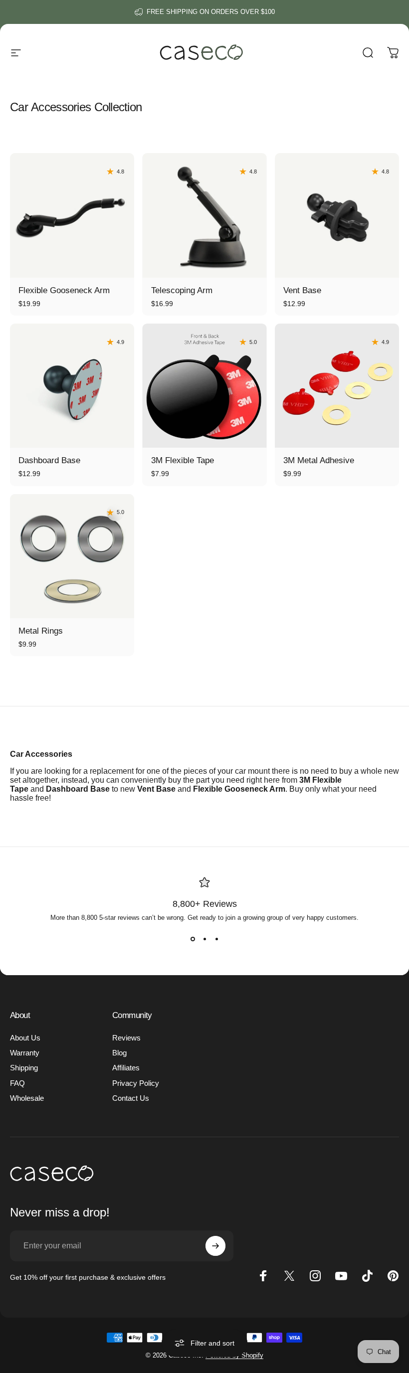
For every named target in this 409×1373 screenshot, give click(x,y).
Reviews (126, 1038)
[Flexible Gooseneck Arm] (72, 215)
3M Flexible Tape (182, 460)
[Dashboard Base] (72, 386)
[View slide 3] (216, 939)
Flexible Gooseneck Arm (64, 290)
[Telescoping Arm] (204, 215)
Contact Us (130, 1098)
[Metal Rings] (72, 556)
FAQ (17, 1083)
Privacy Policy (135, 1083)
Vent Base (302, 290)
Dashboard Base (49, 460)
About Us (25, 1038)
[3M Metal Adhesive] (337, 386)
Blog (119, 1053)
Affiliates (126, 1068)
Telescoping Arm (181, 290)
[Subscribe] (215, 1246)
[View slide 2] (204, 939)
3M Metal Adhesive (318, 460)
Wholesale (27, 1098)
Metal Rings (40, 631)
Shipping (24, 1068)
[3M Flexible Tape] (204, 386)
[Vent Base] (337, 215)
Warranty (24, 1053)
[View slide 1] (193, 939)
